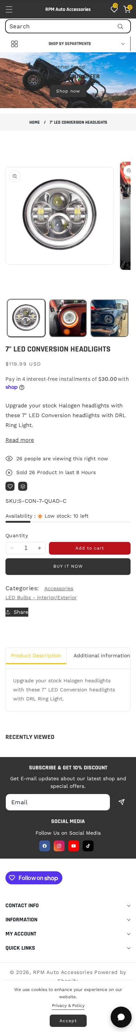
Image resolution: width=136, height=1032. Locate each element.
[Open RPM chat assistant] (121, 1017)
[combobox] (68, 26)
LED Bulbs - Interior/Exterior (41, 597)
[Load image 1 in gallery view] (26, 318)
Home (34, 122)
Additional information (102, 655)
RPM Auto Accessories (62, 972)
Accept (68, 1020)
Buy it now (68, 566)
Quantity (16, 535)
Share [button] (21, 612)
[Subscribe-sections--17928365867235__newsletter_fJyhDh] (121, 802)
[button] (13, 9)
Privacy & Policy (68, 1005)
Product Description (36, 655)
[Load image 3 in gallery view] (109, 318)
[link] (68, 80)
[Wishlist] (10, 486)
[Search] (120, 26)
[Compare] (22, 486)
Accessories (58, 588)
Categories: (22, 588)
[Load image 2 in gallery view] (68, 318)
